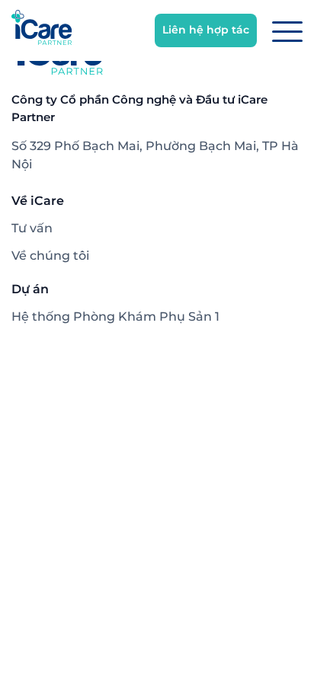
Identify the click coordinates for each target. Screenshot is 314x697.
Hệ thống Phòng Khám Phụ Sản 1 (115, 316)
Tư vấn (32, 228)
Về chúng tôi (50, 255)
